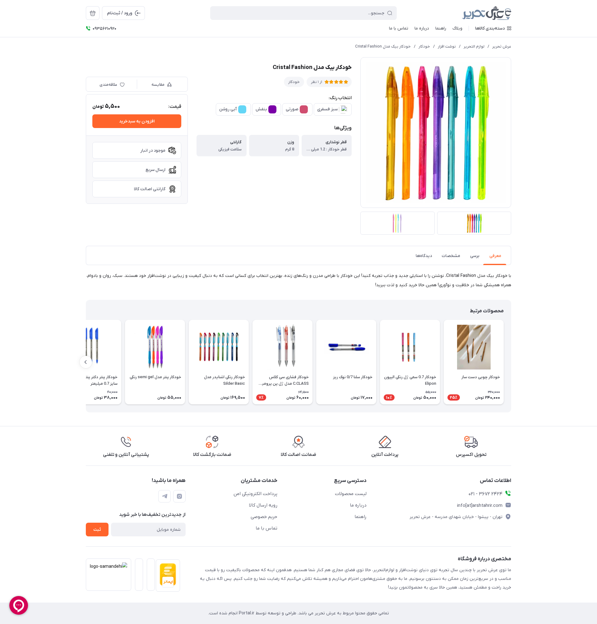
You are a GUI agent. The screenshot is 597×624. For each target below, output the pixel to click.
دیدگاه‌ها (424, 256)
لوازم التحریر (474, 46)
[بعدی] (86, 362)
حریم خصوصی (264, 517)
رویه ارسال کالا (263, 505)
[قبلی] (511, 362)
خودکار (424, 46)
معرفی (495, 256)
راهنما (360, 517)
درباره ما (358, 505)
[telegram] (164, 496)
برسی (474, 256)
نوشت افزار (447, 46)
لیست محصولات (351, 494)
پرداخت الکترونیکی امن (255, 494)
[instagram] (179, 496)
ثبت (97, 530)
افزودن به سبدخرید (137, 121)
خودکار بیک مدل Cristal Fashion (383, 46)
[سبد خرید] (93, 13)
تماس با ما (266, 528)
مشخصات (451, 256)
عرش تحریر (501, 46)
